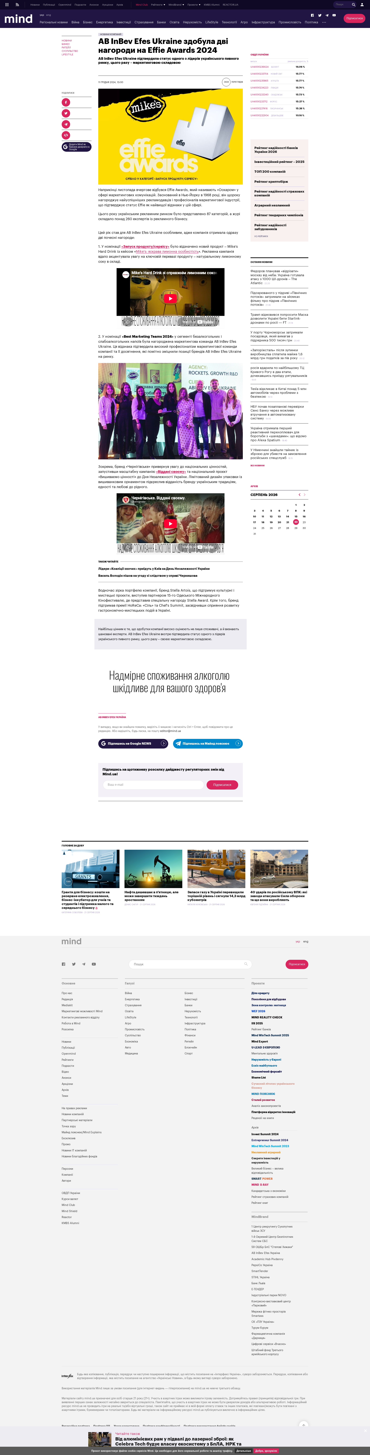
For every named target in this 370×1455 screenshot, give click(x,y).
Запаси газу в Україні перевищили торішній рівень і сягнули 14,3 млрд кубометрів (217, 896)
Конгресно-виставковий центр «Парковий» (271, 1303)
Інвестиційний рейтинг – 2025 (279, 161)
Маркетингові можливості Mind (82, 1011)
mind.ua (200, 1388)
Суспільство (70, 51)
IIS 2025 (257, 1023)
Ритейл (66, 47)
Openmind (64, 5)
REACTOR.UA (230, 5)
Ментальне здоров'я (264, 1053)
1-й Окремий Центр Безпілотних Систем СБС (272, 1239)
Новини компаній (110, 34)
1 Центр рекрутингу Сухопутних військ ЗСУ (272, 1228)
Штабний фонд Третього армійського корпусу (267, 1352)
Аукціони (107, 5)
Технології (229, 22)
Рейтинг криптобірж (271, 181)
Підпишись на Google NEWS (129, 743)
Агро (244, 22)
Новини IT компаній (74, 1150)
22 (296, 522)
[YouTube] (334, 15)
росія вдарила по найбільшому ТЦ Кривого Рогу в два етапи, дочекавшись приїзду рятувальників (279, 371)
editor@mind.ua (170, 731)
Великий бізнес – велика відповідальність (267, 1170)
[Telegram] (327, 15)
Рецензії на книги (262, 1118)
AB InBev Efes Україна (112, 717)
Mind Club (142, 5)
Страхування (144, 22)
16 (304, 516)
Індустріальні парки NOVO (268, 1295)
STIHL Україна (260, 1277)
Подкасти (80, 5)
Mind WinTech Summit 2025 (270, 1035)
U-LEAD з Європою (265, 1047)
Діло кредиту (260, 993)
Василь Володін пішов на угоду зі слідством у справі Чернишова (147, 575)
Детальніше (243, 1450)
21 (287, 522)
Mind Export (259, 1041)
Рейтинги (67, 1060)
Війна (75, 22)
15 (296, 516)
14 (287, 516)
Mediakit (67, 1005)
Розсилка (68, 1029)
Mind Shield (69, 1211)
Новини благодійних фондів (79, 1156)
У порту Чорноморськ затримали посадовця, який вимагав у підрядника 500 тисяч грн (277, 336)
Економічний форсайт (266, 1071)
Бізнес (87, 22)
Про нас (67, 993)
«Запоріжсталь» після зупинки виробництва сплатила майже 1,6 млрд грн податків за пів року (277, 354)
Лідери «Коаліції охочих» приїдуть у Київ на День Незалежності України (154, 568)
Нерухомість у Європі (266, 1059)
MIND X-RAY (260, 1185)
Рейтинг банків (261, 1029)
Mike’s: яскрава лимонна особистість (167, 251)
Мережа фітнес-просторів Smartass (268, 1313)
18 (263, 522)
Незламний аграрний (266, 1152)
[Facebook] (312, 15)
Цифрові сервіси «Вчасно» (268, 1344)
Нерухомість (192, 22)
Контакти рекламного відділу (80, 1017)
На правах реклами (74, 1108)
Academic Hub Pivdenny (267, 1259)
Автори (66, 1181)
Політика (311, 22)
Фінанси (190, 1035)
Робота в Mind (71, 1023)
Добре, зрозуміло (266, 1450)
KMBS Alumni (211, 5)
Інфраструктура (263, 22)
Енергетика (104, 22)
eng (48, 15)
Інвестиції (124, 22)
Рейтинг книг (259, 1203)
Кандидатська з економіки (268, 1191)
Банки (161, 22)
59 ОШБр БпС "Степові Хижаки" (272, 1247)
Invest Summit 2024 (265, 1134)
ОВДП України (260, 55)
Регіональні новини (54, 22)
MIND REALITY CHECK (266, 1017)
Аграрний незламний (272, 205)
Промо (66, 1144)
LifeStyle (211, 22)
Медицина (131, 1053)
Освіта (174, 22)
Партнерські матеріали (77, 1120)
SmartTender (259, 1271)
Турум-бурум (259, 1328)
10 (254, 516)
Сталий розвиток (263, 1100)
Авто (128, 1047)
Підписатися (354, 18)
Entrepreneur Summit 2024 (269, 1140)
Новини (35, 5)
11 (263, 516)
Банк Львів (258, 1283)
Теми (65, 1096)
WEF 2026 (258, 1011)
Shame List (258, 1077)
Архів (119, 5)
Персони (67, 1169)
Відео (65, 1072)
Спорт (189, 1053)
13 (279, 516)
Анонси (94, 5)
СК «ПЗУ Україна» (262, 1322)
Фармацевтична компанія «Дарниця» (268, 1336)
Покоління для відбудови (268, 999)
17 (254, 522)
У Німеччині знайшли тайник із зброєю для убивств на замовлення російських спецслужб (278, 454)
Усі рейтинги (261, 236)
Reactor (67, 1217)
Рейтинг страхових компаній (269, 1197)
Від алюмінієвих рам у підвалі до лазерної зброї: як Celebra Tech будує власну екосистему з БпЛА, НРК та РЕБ (178, 1444)
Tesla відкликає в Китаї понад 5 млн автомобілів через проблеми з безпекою (278, 392)
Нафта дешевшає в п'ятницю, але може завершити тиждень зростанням (151, 896)
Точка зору (69, 1126)
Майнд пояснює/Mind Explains (82, 1132)
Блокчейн (191, 1047)
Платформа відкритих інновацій (273, 1112)
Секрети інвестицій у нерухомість (265, 1160)
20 (279, 522)
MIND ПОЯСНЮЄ (263, 1094)
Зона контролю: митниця (268, 1005)
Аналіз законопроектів (266, 1106)
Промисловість (290, 22)
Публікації (49, 5)
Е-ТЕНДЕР (257, 1289)
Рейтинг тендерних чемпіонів (278, 215)
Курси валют (70, 1199)
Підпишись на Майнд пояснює (206, 743)
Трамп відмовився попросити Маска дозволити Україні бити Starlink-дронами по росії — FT (279, 318)
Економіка (131, 1041)
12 (271, 516)
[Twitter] (320, 15)
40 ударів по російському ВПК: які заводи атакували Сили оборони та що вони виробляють (278, 896)
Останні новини (261, 262)
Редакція (67, 999)
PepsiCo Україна (262, 1265)
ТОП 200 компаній (270, 171)
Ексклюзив (68, 1138)
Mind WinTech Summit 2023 (270, 1146)
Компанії (67, 1175)
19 (271, 522)
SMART (262, 1179)
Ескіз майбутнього (264, 1065)
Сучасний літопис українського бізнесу (273, 1086)
